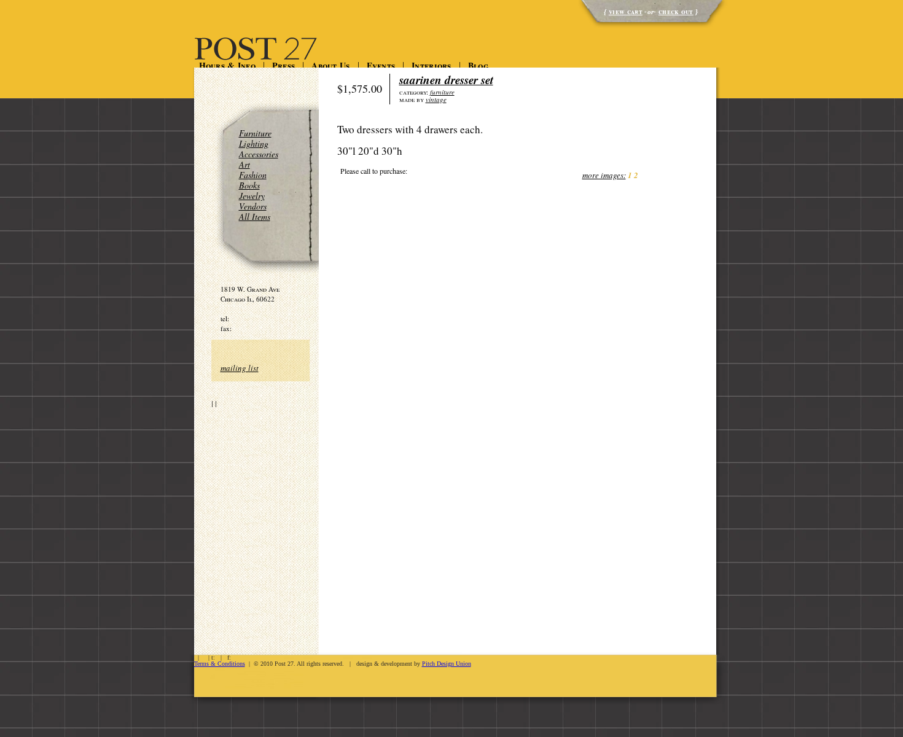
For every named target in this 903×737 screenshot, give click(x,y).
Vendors (253, 206)
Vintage (436, 99)
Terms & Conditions (219, 663)
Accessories (258, 154)
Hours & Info (227, 65)
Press (283, 65)
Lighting (253, 143)
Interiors (432, 65)
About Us (330, 65)
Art (244, 164)
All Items (254, 216)
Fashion (253, 175)
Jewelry (252, 195)
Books (249, 185)
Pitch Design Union (446, 663)
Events (381, 65)
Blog (478, 65)
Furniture (255, 133)
